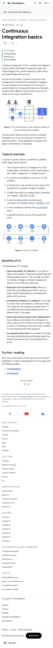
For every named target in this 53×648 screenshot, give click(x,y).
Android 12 (6, 537)
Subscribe (34, 635)
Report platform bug (10, 577)
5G (3, 480)
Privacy (5, 477)
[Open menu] (3, 3)
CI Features (12, 373)
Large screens (7, 491)
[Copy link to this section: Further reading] (26, 352)
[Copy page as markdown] (13, 43)
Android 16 (6, 521)
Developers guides (9, 555)
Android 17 (6, 517)
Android (5, 427)
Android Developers (9, 20)
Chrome (5, 609)
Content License (27, 396)
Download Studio (8, 563)
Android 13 (6, 533)
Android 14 (6, 529)
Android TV (6, 507)
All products (7, 621)
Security (5, 435)
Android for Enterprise (10, 431)
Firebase (5, 613)
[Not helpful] (21, 25)
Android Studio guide (10, 551)
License (13, 630)
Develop (22, 20)
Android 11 (6, 541)
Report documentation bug (12, 581)
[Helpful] (17, 25)
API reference (7, 559)
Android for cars (8, 503)
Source (5, 438)
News (4, 442)
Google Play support (10, 585)
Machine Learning (9, 465)
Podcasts (5, 450)
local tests (21, 200)
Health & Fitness (8, 469)
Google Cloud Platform (11, 617)
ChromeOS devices (9, 499)
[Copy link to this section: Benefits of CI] (23, 261)
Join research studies (10, 589)
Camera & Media (8, 473)
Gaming (5, 461)
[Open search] (35, 2)
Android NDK (7, 567)
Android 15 (6, 525)
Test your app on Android (17, 12)
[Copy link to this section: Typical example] (27, 154)
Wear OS (5, 495)
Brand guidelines (25, 630)
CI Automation (14, 369)
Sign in (47, 3)
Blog (3, 446)
